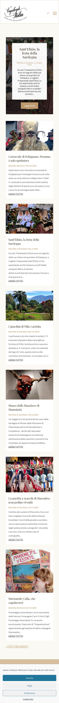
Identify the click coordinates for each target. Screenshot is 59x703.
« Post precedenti (17, 646)
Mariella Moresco (17, 165)
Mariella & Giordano (25, 62)
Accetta (29, 678)
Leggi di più (29, 105)
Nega (29, 685)
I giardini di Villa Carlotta (25, 326)
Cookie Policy (28, 699)
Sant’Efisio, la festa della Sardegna (29, 53)
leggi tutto (16, 194)
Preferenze (29, 693)
